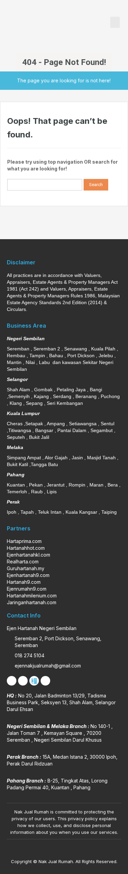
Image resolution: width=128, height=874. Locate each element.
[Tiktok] (34, 681)
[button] (115, 22)
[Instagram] (23, 681)
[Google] (45, 681)
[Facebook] (11, 681)
